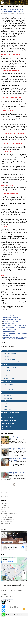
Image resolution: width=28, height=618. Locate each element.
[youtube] (15, 607)
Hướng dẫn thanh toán (5, 494)
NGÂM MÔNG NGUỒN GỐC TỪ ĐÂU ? (11, 323)
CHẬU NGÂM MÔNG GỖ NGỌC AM (10, 329)
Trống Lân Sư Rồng (8, 409)
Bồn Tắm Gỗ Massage (9, 378)
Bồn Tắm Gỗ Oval (8, 373)
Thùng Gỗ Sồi (4, 350)
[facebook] (10, 607)
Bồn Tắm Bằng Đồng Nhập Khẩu (9, 420)
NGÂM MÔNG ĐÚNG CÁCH (9, 331)
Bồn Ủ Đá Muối (5, 415)
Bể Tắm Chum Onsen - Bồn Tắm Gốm (10, 412)
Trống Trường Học (8, 403)
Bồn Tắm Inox (4, 428)
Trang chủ (4, 6)
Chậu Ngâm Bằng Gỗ (18, 6)
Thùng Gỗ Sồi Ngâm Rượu (10, 353)
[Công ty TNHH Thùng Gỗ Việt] (2, 2)
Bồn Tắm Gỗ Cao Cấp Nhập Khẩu (11, 367)
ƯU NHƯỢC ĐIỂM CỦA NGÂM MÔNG (11, 321)
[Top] (24, 609)
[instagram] (17, 607)
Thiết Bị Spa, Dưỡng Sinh (7, 423)
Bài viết (9, 6)
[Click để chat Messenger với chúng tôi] (3, 606)
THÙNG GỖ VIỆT (5, 469)
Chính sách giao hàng (5, 492)
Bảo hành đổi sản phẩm (6, 496)
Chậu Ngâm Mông (8, 398)
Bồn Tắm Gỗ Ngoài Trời (9, 375)
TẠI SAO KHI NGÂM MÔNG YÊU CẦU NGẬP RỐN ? (14, 327)
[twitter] (12, 607)
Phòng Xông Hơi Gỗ (6, 381)
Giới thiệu (4, 490)
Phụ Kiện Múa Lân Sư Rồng (8, 417)
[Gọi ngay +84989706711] (3, 614)
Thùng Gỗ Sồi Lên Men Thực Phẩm (11, 362)
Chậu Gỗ (3, 392)
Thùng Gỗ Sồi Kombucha (9, 359)
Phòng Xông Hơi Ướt (8, 389)
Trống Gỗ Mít (4, 401)
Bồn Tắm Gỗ (4, 364)
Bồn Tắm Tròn (7, 370)
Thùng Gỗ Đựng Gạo (6, 426)
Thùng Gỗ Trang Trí (8, 356)
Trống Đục (6, 406)
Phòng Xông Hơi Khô (8, 387)
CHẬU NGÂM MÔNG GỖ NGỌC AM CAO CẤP (12, 319)
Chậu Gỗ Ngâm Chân (8, 395)
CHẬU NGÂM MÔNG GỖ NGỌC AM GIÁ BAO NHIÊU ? (14, 325)
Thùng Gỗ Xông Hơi (8, 384)
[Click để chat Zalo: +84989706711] (3, 610)
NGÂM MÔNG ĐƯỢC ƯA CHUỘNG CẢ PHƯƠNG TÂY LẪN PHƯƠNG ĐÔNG (13, 10)
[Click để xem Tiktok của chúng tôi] (3, 602)
